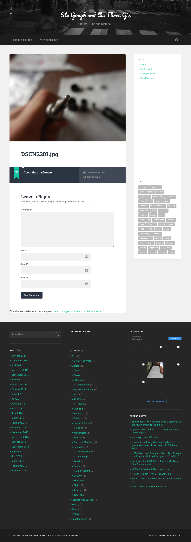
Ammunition (144, 197)
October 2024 (18, 355)
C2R (150, 201)
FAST (154, 210)
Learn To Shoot (22, 40)
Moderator (152, 224)
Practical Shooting (83, 442)
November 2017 (20, 384)
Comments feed (147, 73)
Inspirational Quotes (82, 499)
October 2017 (18, 389)
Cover (77, 375)
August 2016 (18, 403)
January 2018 (18, 379)
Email (24, 264)
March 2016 (17, 417)
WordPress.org (147, 78)
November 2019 (20, 370)
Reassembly (144, 234)
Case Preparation (157, 206)
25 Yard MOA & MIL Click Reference (150, 469)
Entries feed (146, 69)
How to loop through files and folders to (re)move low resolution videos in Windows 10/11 (154, 445)
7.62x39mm (155, 187)
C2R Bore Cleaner (162, 201)
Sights (77, 485)
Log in (143, 64)
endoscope (144, 210)
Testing (142, 252)
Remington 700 (146, 238)
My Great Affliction (166, 224)
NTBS (142, 229)
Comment (26, 210)
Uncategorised (79, 519)
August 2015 (18, 451)
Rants (75, 509)
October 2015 (18, 441)
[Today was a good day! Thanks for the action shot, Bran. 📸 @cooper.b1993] (138, 387)
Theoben (152, 252)
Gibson (153, 215)
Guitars (75, 365)
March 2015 (17, 461)
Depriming (81, 456)
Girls (74, 356)
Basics (79, 427)
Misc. (74, 504)
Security (78, 475)
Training (163, 252)
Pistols (77, 437)
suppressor (153, 248)
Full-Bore (143, 215)
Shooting (159, 243)
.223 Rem (143, 187)
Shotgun (170, 243)
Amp (76, 370)
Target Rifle (166, 248)
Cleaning (171, 206)
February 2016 (19, 422)
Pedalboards (82, 384)
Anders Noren (166, 535)
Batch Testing (83, 470)
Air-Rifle (160, 192)
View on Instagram (155, 401)
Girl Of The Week (82, 360)
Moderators (80, 432)
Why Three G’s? (49, 40)
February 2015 (19, 465)
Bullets (142, 201)
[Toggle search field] (176, 40)
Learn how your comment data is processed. (78, 311)
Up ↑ (179, 535)
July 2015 (16, 456)
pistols (166, 229)
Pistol (158, 229)
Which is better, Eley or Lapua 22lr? (150, 486)
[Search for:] (35, 334)
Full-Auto (78, 418)
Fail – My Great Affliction (145, 437)
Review (167, 238)
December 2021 (20, 360)
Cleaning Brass (84, 451)
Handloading (145, 220)
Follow (175, 338)
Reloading (156, 234)
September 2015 (20, 446)
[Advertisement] (169, 130)
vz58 (171, 252)
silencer (143, 248)
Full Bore (78, 413)
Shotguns (79, 480)
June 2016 (17, 413)
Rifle (141, 243)
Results (80, 403)
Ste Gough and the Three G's (95, 15)
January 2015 (18, 470)
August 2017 (18, 394)
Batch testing (158, 197)
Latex (142, 224)
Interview (171, 220)
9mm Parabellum (146, 192)
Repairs (158, 238)
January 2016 (18, 427)
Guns (74, 394)
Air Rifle (78, 399)
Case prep (144, 206)
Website (25, 278)
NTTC (150, 229)
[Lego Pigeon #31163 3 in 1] (138, 353)
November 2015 (20, 437)
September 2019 (20, 374)
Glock (161, 215)
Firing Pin (163, 210)
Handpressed (159, 220)
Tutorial (78, 495)
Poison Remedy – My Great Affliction (151, 473)
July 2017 (16, 398)
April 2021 (17, 365)
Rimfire (149, 243)
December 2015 (20, 432)
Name (25, 250)
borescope (171, 197)
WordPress (72, 535)
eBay (76, 514)
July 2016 (16, 408)
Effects (78, 380)
